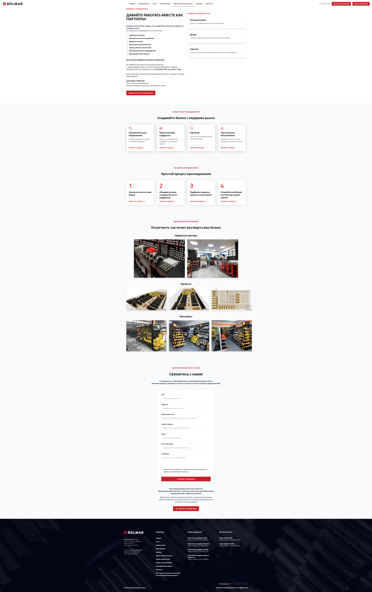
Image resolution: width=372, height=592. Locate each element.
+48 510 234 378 (235, 546)
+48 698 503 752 (203, 546)
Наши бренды (165, 4)
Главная (132, 4)
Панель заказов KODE (361, 4)
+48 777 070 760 (203, 540)
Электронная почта (167, 414)
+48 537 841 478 (203, 551)
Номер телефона (167, 424)
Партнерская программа (183, 4)
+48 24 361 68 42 (203, 559)
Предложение (143, 4)
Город (163, 434)
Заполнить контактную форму (141, 93)
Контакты (209, 4)
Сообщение (165, 454)
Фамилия (164, 404)
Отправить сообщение (186, 479)
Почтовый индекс (167, 444)
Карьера (199, 4)
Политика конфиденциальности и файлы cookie (232, 588)
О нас (154, 4)
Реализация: (223, 584)
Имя (162, 395)
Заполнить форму (136, 147)
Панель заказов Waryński (164, 556)
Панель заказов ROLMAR (341, 4)
